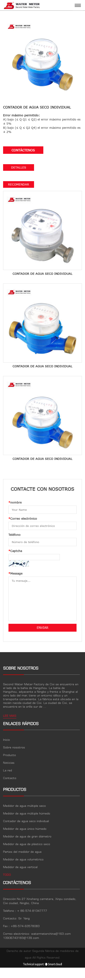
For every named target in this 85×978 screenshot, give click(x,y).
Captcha (15, 551)
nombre (15, 502)
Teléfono (14, 534)
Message (15, 573)
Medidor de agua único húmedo (24, 828)
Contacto (9, 778)
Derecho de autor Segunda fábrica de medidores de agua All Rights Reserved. (43, 954)
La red (7, 770)
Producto (9, 755)
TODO (7, 874)
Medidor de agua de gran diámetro (27, 836)
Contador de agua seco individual (26, 821)
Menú (78, 5)
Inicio (6, 739)
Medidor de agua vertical (20, 867)
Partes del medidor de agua (22, 851)
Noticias (8, 762)
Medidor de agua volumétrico (23, 859)
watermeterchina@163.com (51, 933)
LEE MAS (9, 715)
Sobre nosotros (14, 747)
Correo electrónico (22, 518)
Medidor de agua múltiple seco (24, 806)
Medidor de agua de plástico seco (26, 844)
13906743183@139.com (21, 938)
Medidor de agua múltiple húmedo (26, 813)
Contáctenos (23, 150)
